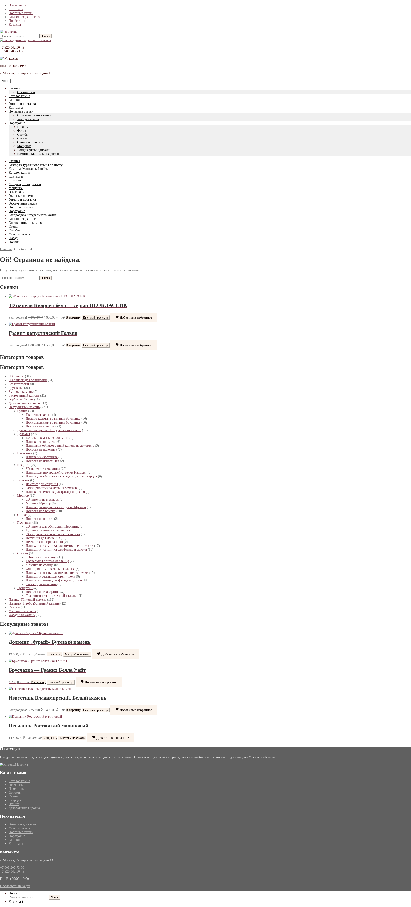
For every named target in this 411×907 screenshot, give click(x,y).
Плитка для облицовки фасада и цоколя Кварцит (61, 476)
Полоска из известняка (42, 461)
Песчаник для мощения (43, 538)
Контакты (16, 9)
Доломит (23, 434)
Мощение (24, 146)
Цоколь (22, 127)
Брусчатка (16, 388)
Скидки (14, 100)
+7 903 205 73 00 (12, 867)
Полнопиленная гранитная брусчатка (53, 422)
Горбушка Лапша (21, 399)
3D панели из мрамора (42, 499)
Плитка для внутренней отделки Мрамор (56, 507)
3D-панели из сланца (41, 557)
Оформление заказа (23, 203)
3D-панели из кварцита (43, 468)
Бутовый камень (21, 391)
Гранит (22, 411)
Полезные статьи (21, 13)
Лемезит (23, 480)
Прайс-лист (17, 20)
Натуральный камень (24, 407)
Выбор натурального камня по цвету (36, 165)
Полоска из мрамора (40, 511)
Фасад (21, 130)
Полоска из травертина (43, 592)
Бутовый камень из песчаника (48, 530)
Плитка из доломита (40, 441)
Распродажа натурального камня (32, 215)
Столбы (22, 134)
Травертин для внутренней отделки (52, 595)
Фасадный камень (22, 615)
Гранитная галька (38, 414)
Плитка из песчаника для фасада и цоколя (56, 549)
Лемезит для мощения (42, 484)
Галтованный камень (24, 395)
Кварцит (23, 465)
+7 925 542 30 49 (12, 871)
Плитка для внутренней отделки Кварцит (56, 472)
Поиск (46, 36)
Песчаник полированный (44, 542)
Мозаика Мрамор (38, 503)
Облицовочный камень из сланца (50, 569)
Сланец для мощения (41, 584)
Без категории (19, 384)
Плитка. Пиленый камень (27, 599)
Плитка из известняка (42, 457)
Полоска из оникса (39, 518)
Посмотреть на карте (15, 886)
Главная (14, 88)
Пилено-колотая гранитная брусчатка (53, 418)
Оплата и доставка (22, 103)
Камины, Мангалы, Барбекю (38, 154)
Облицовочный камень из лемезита (52, 488)
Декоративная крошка (25, 403)
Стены (22, 138)
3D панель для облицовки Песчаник (52, 526)
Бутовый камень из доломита (47, 438)
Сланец (22, 553)
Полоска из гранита (40, 426)
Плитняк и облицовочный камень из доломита (60, 445)
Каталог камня (19, 96)
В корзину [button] (73, 317)
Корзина (15, 24)
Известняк (24, 453)
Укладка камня (28, 119)
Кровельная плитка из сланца (47, 561)
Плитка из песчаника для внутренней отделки (59, 545)
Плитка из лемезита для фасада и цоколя (55, 492)
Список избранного (24, 17)
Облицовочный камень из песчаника (53, 534)
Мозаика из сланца (39, 565)
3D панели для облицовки (28, 380)
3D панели (16, 376)
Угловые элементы (22, 611)
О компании (18, 5)
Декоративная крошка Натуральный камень (49, 430)
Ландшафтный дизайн (33, 150)
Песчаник (24, 522)
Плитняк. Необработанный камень (34, 603)
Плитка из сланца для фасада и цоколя (54, 580)
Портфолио (17, 123)
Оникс (22, 515)
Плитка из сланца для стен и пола (50, 576)
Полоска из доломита (41, 449)
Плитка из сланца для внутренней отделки (57, 572)
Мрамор (23, 495)
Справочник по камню (34, 115)
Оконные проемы (30, 142)
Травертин (25, 588)
